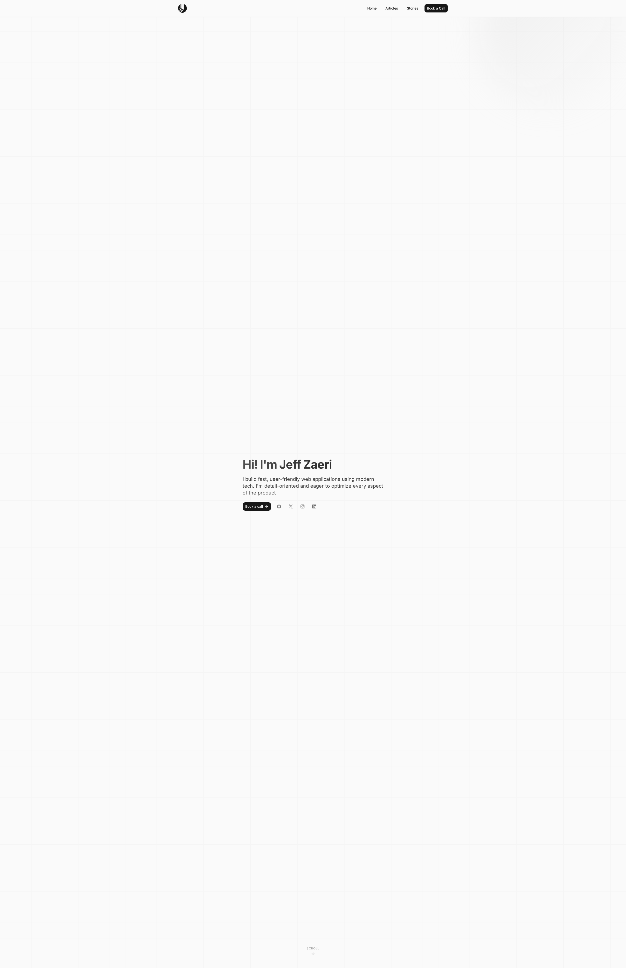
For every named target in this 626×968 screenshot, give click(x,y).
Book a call (254, 506)
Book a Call (436, 8)
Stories (412, 8)
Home (372, 8)
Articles (391, 8)
